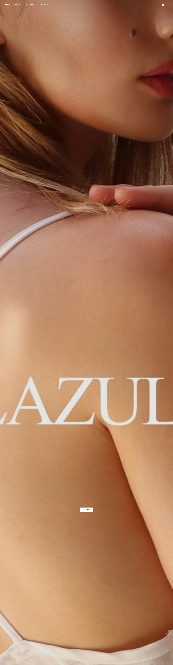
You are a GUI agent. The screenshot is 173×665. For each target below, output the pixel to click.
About (18, 4)
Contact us (43, 4)
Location (29, 4)
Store (7, 4)
